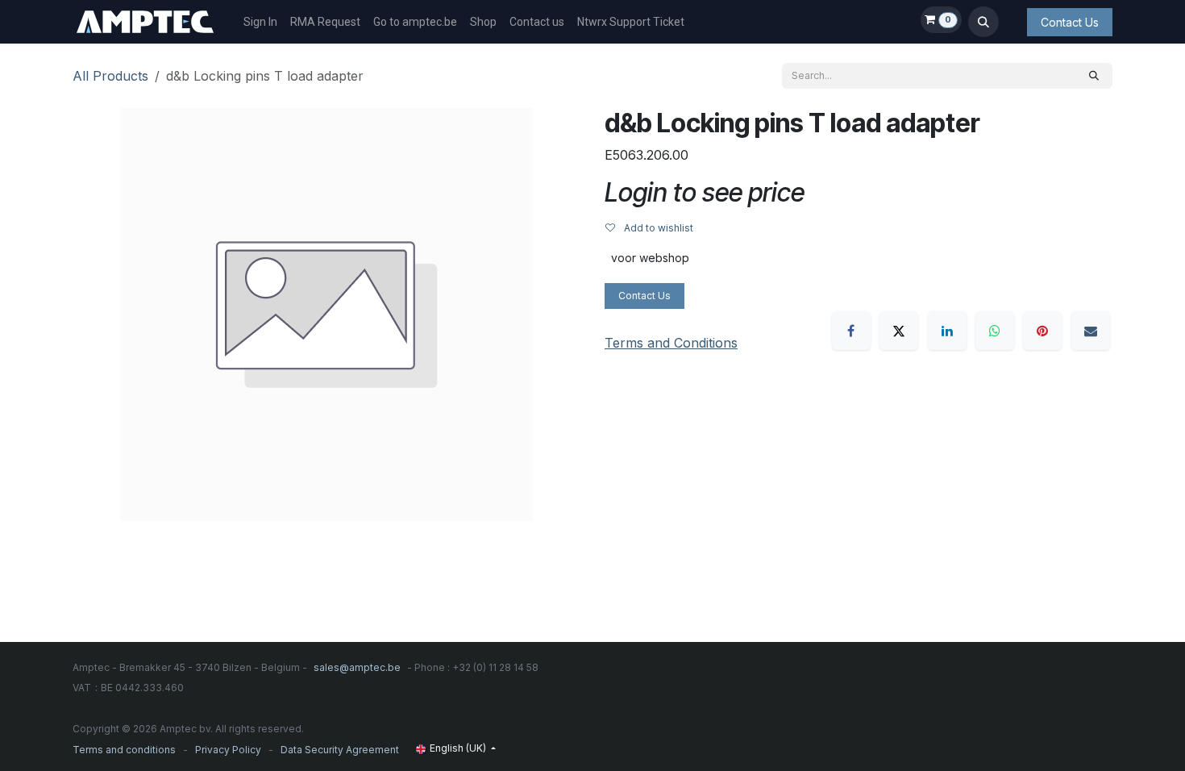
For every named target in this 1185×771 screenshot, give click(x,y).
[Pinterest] (1042, 330)
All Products (110, 76)
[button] (983, 21)
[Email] (1090, 330)
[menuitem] (260, 22)
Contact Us (1070, 22)
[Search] (1093, 76)
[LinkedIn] (947, 330)
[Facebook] (851, 330)
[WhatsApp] (994, 330)
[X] (898, 330)
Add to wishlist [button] (657, 228)
